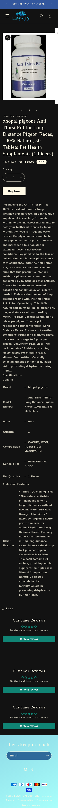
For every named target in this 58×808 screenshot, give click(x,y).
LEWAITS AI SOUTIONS (26, 796)
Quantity (8, 169)
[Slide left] (21, 110)
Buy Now (14, 191)
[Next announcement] (52, 4)
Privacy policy (25, 800)
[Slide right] (36, 110)
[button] (7, 16)
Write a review (29, 639)
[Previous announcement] (6, 4)
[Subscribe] (48, 755)
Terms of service (31, 805)
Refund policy (44, 800)
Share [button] (9, 608)
